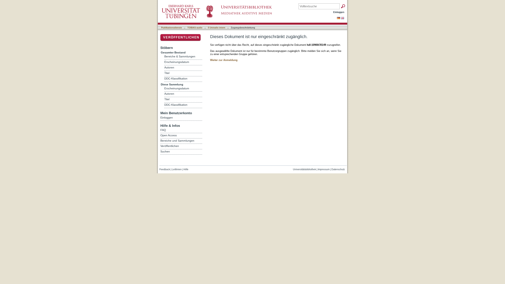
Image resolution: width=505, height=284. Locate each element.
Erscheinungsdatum (176, 62)
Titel (166, 73)
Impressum (324, 169)
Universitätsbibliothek (304, 169)
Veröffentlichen (181, 37)
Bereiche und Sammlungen (177, 140)
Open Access (168, 135)
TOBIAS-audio (194, 27)
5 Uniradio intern (216, 27)
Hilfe (185, 169)
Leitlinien (177, 169)
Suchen (165, 151)
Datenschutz (338, 169)
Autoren (169, 67)
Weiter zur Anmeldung (224, 60)
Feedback (164, 169)
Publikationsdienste (171, 27)
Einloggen (338, 12)
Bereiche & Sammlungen (179, 56)
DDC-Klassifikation (175, 78)
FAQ (163, 130)
